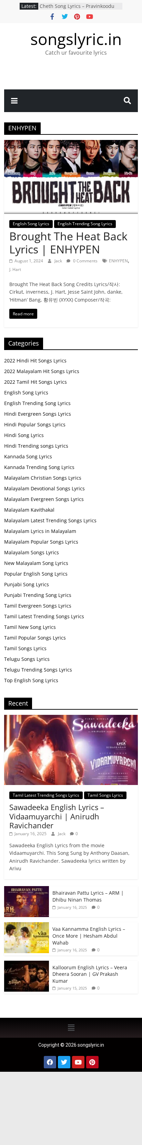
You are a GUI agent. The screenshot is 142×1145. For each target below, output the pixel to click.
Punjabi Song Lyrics (26, 584)
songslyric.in (76, 39)
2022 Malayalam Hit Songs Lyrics (41, 371)
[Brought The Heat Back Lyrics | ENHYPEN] (71, 144)
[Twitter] (64, 1062)
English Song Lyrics (31, 224)
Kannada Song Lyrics (28, 456)
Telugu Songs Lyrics (27, 659)
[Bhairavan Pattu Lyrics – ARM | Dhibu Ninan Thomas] (26, 889)
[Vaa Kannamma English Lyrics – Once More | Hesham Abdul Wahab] (26, 926)
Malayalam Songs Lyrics (31, 552)
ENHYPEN (118, 261)
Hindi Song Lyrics (24, 435)
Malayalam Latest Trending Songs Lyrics (50, 520)
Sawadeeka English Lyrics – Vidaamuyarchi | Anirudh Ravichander (56, 816)
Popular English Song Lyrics (36, 573)
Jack (58, 261)
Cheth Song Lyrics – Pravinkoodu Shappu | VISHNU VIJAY (77, 9)
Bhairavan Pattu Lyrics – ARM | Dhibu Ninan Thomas (88, 896)
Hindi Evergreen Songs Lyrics (37, 414)
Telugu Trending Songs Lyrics (38, 669)
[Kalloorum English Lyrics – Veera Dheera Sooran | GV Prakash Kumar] (26, 964)
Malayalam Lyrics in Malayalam (40, 531)
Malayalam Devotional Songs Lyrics (44, 488)
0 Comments (85, 261)
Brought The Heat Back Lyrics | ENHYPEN (68, 243)
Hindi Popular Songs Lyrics (34, 424)
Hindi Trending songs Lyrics (36, 446)
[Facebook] (50, 1062)
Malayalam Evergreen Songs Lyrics (44, 499)
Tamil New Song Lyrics (30, 627)
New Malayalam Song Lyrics (36, 563)
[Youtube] (78, 1062)
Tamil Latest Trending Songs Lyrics (44, 616)
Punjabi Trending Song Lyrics (37, 595)
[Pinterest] (92, 1062)
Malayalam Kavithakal (29, 509)
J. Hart (15, 269)
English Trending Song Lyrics (85, 224)
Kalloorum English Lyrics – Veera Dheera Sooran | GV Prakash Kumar (89, 974)
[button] (71, 1027)
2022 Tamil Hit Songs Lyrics (35, 382)
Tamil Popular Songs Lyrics (35, 637)
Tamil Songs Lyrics (25, 648)
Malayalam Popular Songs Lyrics (41, 541)
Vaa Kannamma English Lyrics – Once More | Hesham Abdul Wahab (88, 936)
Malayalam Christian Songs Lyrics (42, 478)
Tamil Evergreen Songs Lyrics (37, 605)
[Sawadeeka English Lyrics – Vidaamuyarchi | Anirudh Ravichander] (71, 718)
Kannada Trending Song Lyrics (39, 467)
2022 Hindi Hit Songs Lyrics (35, 360)
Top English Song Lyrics (31, 680)
